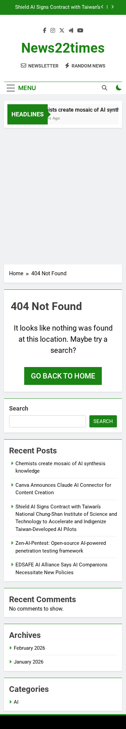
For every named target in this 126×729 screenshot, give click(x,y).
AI (16, 702)
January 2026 (28, 662)
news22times (63, 48)
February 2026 (29, 648)
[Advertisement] (63, 194)
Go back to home (63, 376)
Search (18, 408)
